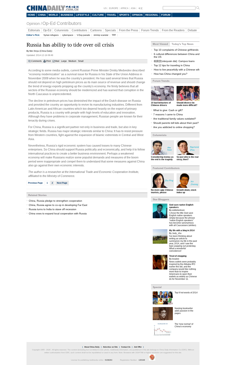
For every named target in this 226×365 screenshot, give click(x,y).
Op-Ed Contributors (61, 23)
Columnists (61, 30)
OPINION (137, 14)
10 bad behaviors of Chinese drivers (161, 104)
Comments (36, 61)
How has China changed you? (170, 73)
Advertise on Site (110, 347)
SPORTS (124, 14)
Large (64, 61)
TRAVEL (111, 14)
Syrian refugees (51, 35)
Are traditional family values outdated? (174, 118)
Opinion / (34, 23)
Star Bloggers (161, 199)
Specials (110, 30)
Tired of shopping (177, 256)
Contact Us (125, 347)
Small (81, 61)
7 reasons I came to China (168, 114)
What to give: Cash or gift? (168, 110)
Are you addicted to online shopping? (174, 127)
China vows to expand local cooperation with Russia (58, 213)
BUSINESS (67, 14)
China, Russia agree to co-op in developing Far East (58, 205)
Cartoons (96, 30)
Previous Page (35, 183)
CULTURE (98, 14)
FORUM (165, 14)
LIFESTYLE (82, 14)
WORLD (53, 14)
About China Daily (92, 347)
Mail (57, 61)
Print (48, 61)
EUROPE (113, 8)
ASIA (133, 8)
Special (157, 287)
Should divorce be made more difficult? (187, 104)
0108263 (108, 360)
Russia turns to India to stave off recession (52, 209)
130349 (142, 360)
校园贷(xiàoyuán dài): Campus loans (174, 61)
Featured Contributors (166, 168)
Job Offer (138, 347)
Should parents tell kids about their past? (176, 122)
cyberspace (67, 35)
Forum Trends (150, 30)
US (105, 8)
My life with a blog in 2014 (182, 230)
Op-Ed (47, 30)
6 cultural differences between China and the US (177, 55)
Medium (72, 61)
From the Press (128, 30)
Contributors (79, 30)
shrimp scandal (101, 35)
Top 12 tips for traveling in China (172, 65)
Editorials (34, 30)
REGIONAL (151, 14)
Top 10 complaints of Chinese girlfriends (176, 49)
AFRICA (124, 8)
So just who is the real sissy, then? (187, 158)
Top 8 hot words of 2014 (186, 292)
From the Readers (173, 30)
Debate (192, 30)
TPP (114, 35)
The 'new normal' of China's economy (184, 325)
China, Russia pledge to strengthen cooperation (55, 200)
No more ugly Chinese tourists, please (162, 191)
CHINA (42, 14)
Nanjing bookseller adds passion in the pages (184, 310)
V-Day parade (83, 35)
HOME (31, 14)
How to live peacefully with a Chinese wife (177, 69)
